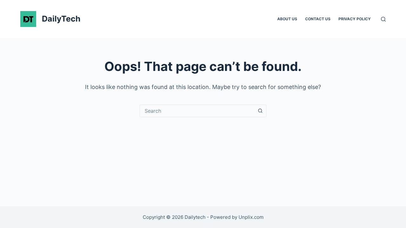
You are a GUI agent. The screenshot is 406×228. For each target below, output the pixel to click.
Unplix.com (251, 217)
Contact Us (318, 18)
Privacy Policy (354, 18)
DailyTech (61, 18)
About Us (287, 18)
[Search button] (260, 111)
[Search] (383, 19)
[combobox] (197, 110)
